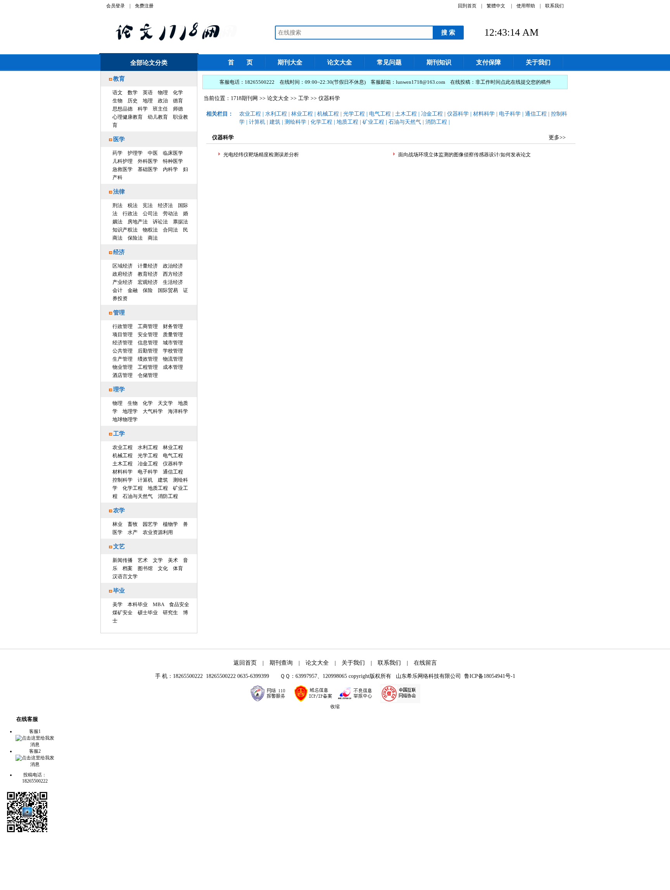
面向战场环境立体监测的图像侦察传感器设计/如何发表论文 (464, 154)
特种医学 (173, 161)
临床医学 (173, 153)
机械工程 (122, 455)
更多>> (557, 137)
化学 (178, 92)
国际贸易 (168, 290)
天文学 (165, 403)
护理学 (135, 153)
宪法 (148, 205)
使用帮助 (525, 6)
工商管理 (148, 326)
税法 (133, 205)
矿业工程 (373, 122)
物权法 (150, 230)
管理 (119, 312)
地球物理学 (125, 419)
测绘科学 (295, 122)
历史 (133, 101)
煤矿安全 (122, 612)
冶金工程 (148, 464)
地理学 (130, 411)
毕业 (119, 591)
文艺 (119, 546)
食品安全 (179, 604)
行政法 (130, 213)
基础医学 (148, 169)
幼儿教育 (158, 117)
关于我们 (353, 663)
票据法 (180, 222)
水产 (133, 532)
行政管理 (122, 326)
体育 (178, 568)
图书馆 (145, 568)
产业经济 (122, 282)
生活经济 (173, 282)
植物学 (170, 524)
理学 (119, 389)
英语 (148, 92)
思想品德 (122, 109)
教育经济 (148, 274)
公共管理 (122, 351)
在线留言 (425, 663)
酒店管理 (122, 375)
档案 (128, 568)
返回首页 (245, 663)
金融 (133, 290)
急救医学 (122, 169)
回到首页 (467, 6)
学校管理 (173, 351)
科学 (143, 109)
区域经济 (122, 266)
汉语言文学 (125, 576)
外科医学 (148, 161)
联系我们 (554, 6)
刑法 (117, 205)
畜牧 (133, 524)
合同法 (170, 230)
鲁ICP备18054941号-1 (489, 676)
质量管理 (173, 334)
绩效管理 (148, 359)
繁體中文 (496, 6)
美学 (117, 604)
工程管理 (148, 367)
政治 (163, 101)
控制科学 (122, 480)
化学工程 (133, 488)
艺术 (143, 560)
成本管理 (173, 367)
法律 (119, 191)
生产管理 (122, 359)
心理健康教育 (127, 117)
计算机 (145, 480)
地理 (148, 101)
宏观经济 (148, 282)
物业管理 (122, 367)
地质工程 (158, 488)
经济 (119, 252)
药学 (117, 153)
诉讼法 (160, 222)
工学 (119, 433)
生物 (117, 101)
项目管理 (122, 334)
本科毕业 (138, 604)
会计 (117, 290)
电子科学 (148, 472)
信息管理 (148, 343)
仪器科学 (173, 464)
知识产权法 (125, 230)
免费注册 (144, 6)
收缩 (335, 706)
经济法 (165, 205)
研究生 (170, 612)
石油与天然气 (138, 496)
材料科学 (122, 472)
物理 (163, 92)
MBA (158, 604)
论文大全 (278, 98)
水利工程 (148, 447)
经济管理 (122, 343)
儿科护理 (122, 161)
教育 (119, 79)
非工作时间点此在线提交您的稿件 (513, 82)
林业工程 (173, 447)
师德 (178, 109)
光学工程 (148, 455)
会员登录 (115, 6)
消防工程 (168, 496)
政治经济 (173, 266)
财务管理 (173, 326)
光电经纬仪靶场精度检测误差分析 (261, 154)
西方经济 (173, 274)
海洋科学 (178, 411)
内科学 (170, 169)
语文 (117, 92)
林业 (117, 524)
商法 (153, 238)
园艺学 (150, 524)
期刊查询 (281, 663)
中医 (153, 153)
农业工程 (122, 447)
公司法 (150, 213)
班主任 (160, 109)
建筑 (163, 480)
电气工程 (173, 455)
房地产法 (138, 222)
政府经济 (122, 274)
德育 (178, 101)
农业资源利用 (158, 532)
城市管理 (173, 343)
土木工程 (122, 464)
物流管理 (173, 359)
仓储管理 (148, 375)
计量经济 (148, 266)
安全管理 (148, 334)
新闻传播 (122, 560)
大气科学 (153, 411)
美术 (173, 560)
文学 (158, 560)
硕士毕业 (148, 612)
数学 (133, 92)
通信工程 (173, 472)
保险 (148, 290)
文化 (163, 568)
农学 (119, 510)
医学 (119, 139)
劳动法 (170, 213)
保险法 (135, 238)
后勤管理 (148, 351)
